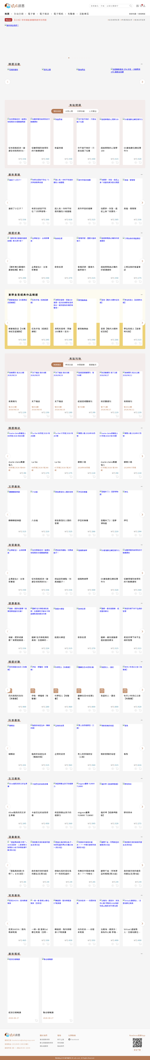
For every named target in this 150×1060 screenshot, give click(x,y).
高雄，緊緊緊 (130, 208)
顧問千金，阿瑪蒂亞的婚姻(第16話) (109, 872)
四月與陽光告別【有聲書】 (16, 697)
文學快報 (81, 111)
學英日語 (69, 364)
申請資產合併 (127, 20)
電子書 (31, 13)
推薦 (7, 13)
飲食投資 (59, 266)
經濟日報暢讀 (15, 1012)
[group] (75, 42)
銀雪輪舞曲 (83, 328)
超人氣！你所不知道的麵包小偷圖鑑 (63, 210)
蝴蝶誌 (12, 753)
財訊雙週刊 (106, 401)
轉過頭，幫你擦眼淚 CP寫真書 (63, 930)
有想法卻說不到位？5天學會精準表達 (39, 211)
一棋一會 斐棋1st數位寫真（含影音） (40, 932)
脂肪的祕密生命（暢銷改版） (39, 755)
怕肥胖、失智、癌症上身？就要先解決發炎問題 (109, 211)
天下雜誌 (36, 401)
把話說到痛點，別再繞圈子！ (63, 580)
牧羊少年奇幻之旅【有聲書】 (132, 697)
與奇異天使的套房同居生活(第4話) (132, 872)
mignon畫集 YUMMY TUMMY (85, 814)
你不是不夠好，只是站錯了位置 (86, 149)
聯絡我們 (60, 1046)
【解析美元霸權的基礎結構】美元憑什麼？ (17, 269)
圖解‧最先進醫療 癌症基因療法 (110, 638)
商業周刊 (13, 401)
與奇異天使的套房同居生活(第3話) (40, 872)
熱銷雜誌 (57, 364)
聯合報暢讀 (48, 1012)
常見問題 (60, 1043)
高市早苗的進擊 (85, 208)
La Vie (35, 461)
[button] (7, 82)
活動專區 (84, 13)
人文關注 (93, 111)
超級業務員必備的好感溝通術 (109, 268)
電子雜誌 (44, 13)
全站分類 (19, 13)
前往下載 (137, 1050)
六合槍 (35, 520)
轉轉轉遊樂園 (15, 520)
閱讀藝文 (93, 364)
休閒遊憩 (81, 364)
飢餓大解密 (60, 637)
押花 (126, 520)
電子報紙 (58, 13)
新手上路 (60, 1039)
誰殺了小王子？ (16, 208)
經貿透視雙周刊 (85, 401)
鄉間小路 (82, 461)
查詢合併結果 (140, 20)
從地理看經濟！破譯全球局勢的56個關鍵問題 (17, 150)
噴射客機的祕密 (108, 753)
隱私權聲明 (44, 1046)
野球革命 (128, 812)
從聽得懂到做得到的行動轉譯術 (40, 149)
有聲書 (71, 13)
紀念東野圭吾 (114, 20)
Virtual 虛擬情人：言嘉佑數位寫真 (132, 932)
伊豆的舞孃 (83, 520)
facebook (75, 1039)
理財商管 (57, 111)
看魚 (126, 753)
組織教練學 (83, 578)
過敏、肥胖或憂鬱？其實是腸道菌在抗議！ (17, 640)
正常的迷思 (60, 753)
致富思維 (59, 147)
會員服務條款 (45, 1039)
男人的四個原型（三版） (85, 755)
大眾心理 (69, 111)
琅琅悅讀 (132, 13)
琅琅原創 (141, 13)
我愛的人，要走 (108, 695)
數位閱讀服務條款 (46, 1043)
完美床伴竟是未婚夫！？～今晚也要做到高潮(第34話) (86, 873)
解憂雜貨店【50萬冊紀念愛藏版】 (17, 330)
